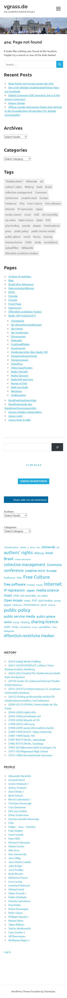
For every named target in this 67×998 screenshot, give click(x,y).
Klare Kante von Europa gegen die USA (31, 83)
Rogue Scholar (16, 103)
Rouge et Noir (19, 383)
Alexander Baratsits (19, 775)
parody (26, 225)
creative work (29, 197)
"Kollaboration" (14, 181)
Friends (12, 299)
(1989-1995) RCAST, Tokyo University (30, 731)
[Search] (57, 447)
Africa (32, 547)
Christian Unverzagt (19, 803)
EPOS (11, 292)
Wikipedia (27, 247)
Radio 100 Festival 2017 (22, 315)
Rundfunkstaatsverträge (22, 400)
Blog (11, 280)
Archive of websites (19, 276)
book (39, 186)
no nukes (10, 220)
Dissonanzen (18, 336)
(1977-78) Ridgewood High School (28, 751)
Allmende (31, 181)
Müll (36, 214)
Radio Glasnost (19, 375)
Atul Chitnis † (16, 791)
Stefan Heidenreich (19, 928)
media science (13, 214)
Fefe (11, 822)
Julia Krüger (15, 865)
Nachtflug (17, 363)
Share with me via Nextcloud (30, 499)
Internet (10, 208)
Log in (7, 951)
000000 (23, 547)
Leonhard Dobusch (19, 885)
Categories (10, 527)
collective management (18, 192)
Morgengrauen (19, 359)
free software (53, 203)
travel (34, 627)
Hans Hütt (14, 838)
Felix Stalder (15, 830)
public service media (43, 231)
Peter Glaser (15, 912)
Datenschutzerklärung (21, 288)
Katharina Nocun (18, 877)
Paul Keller (14, 904)
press (8, 231)
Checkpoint (17, 320)
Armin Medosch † (18, 783)
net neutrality (50, 214)
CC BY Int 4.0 (33, 464)
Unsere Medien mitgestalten (25, 411)
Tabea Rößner (16, 924)
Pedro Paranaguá (18, 908)
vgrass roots (15, 415)
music (27, 214)
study (38, 242)
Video (54, 627)
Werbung (16, 391)
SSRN (28, 242)
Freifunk (31, 584)
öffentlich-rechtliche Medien (21, 253)
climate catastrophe (23, 559)
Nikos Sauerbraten (22, 367)
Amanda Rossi (16, 779)
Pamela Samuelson (19, 901)
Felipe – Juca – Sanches (21, 826)
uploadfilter (12, 247)
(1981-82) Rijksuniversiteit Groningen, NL (32, 747)
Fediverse (11, 203)
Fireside (13, 295)
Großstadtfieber (20, 344)
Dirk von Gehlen (17, 811)
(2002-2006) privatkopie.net (24, 716)
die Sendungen (19, 332)
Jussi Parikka (15, 869)
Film (22, 203)
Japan (39, 208)
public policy (21, 231)
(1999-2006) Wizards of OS (24, 720)
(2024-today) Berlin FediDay (24, 661)
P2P (48, 220)
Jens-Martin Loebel (19, 861)
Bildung (29, 186)
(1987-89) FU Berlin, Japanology (27, 739)
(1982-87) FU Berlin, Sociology (25, 743)
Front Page (14, 303)
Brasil (48, 186)
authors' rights (13, 186)
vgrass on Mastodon (33, 481)
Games (39, 584)
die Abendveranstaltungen (26, 324)
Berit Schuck (15, 795)
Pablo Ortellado (17, 897)
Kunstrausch (18, 348)
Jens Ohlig (14, 858)
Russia (36, 236)
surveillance (51, 242)
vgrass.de (16, 6)
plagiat (37, 225)
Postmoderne (52, 225)
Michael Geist (16, 889)
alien (38, 547)
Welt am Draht (19, 387)
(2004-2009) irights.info (22, 712)
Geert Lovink (15, 834)
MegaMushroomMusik (24, 355)
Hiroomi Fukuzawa (19, 842)
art (41, 181)
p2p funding (12, 225)
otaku (39, 220)
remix (27, 236)
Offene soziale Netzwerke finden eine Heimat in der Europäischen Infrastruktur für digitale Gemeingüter (33, 110)
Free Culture (34, 203)
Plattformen (17, 605)
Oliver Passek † (17, 893)
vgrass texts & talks (19, 419)
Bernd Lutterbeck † (19, 799)
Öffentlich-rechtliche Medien (25, 311)
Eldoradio (16, 340)
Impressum (14, 307)
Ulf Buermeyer (17, 936)
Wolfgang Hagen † (19, 940)
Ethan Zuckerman (18, 815)
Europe (44, 197)
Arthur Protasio (17, 787)
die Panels (17, 328)
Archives (9, 511)
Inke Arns (13, 850)
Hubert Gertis (16, 846)
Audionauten (18, 395)
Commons (41, 192)
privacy (51, 604)
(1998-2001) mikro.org (21, 723)
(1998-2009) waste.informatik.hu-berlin (31, 727)
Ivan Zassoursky (17, 854)
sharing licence (13, 242)
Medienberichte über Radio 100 (29, 352)
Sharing (47, 236)
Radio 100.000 (19, 371)
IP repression (25, 208)
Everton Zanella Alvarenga (23, 818)
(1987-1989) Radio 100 (21, 735)
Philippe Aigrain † (18, 916)
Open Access (26, 220)
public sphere (13, 236)
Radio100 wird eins (22, 379)
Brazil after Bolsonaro (21, 284)
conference (11, 197)
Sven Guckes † (16, 932)
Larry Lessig (15, 881)
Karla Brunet (15, 873)
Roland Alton (15, 920)
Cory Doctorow (17, 807)
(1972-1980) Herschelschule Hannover (30, 755)
